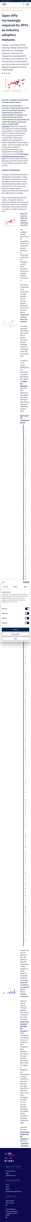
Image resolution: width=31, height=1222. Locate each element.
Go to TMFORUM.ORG (6, 1)
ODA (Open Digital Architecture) (11, 10)
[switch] (27, 613)
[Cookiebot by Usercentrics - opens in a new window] (22, 582)
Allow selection (16, 634)
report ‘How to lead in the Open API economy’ (24, 1026)
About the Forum (10, 1171)
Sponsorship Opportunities (13, 1191)
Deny (15, 638)
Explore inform (13, 1180)
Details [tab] (15, 586)
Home (7, 1185)
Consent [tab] (5, 586)
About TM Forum (13, 1167)
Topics (7, 1187)
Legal (7, 1173)
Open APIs (20, 10)
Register (27, 1)
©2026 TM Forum (11, 1175)
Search (8, 1189)
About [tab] (25, 586)
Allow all (15, 629)
